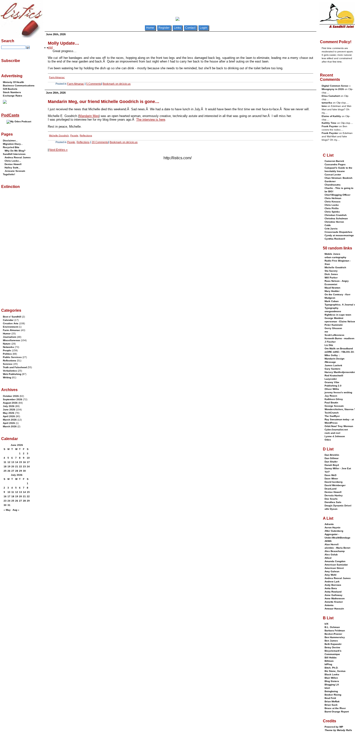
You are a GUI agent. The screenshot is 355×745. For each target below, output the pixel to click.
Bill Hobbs (331, 657)
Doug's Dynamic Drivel (338, 505)
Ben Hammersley (335, 637)
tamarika (327, 102)
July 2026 (8, 406)
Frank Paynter (330, 126)
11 (5, 462)
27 (12, 470)
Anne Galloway (333, 595)
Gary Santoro (332, 368)
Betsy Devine (332, 647)
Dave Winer (331, 478)
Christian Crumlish (336, 215)
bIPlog (328, 664)
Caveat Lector (333, 174)
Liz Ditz (329, 345)
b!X (326, 623)
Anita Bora (331, 588)
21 (16, 466)
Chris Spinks (332, 211)
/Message (330, 362)
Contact (190, 27)
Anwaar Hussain (334, 608)
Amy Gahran (332, 571)
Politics (7, 353)
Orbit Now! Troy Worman (339, 426)
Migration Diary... (13, 144)
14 (16, 462)
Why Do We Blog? (15, 150)
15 (20, 462)
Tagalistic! (9, 174)
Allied (328, 558)
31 (8, 505)
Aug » (16, 510)
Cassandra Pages (335, 164)
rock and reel (332, 433)
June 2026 (9, 409)
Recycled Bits (11, 147)
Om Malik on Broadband (339, 348)
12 (8, 462)
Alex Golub (331, 554)
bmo (324, 106)
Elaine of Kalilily (331, 116)
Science (8, 364)
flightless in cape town (338, 314)
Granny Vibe (332, 382)
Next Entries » (58, 150)
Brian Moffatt (332, 701)
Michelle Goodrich (59, 135)
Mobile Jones (332, 254)
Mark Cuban (332, 301)
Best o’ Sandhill (12, 316)
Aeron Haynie (333, 527)
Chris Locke (332, 205)
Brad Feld (330, 698)
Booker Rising (333, 694)
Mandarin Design (334, 358)
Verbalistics (10, 370)
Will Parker (331, 277)
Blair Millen (331, 677)
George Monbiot (334, 318)
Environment (10, 326)
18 (5, 466)
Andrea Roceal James (18, 157)
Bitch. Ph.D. (331, 667)
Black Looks (332, 674)
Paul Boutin (331, 402)
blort (327, 688)
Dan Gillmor (332, 458)
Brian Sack (331, 705)
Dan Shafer (331, 461)
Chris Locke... (13, 160)
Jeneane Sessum (15, 171)
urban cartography (335, 257)
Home (150, 27)
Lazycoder (331, 379)
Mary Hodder (332, 291)
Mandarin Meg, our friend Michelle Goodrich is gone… (103, 101)
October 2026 (11, 396)
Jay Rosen (331, 395)
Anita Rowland (333, 591)
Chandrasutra (333, 184)
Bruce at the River (335, 708)
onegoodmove (333, 311)
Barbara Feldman (335, 630)
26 (8, 470)
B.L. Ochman (332, 627)
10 (28, 457)
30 (24, 470)
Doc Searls (331, 498)
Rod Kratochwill (334, 375)
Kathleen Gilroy (334, 399)
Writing (7, 377)
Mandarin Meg (89, 116)
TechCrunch (332, 412)
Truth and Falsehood (15, 367)
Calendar (8, 320)
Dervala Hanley (334, 495)
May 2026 (8, 413)
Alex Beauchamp (335, 551)
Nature (7, 343)
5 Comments (93, 83)
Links (177, 27)
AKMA (328, 541)
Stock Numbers (12, 92)
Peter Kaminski (334, 325)
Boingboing (331, 691)
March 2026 (10, 419)
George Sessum (334, 406)
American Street (334, 568)
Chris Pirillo (332, 208)
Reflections (86, 135)
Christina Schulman (336, 218)
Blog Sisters (332, 681)
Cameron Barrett (334, 161)
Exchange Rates (12, 95)
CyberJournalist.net (336, 429)
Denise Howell (13, 164)
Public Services (12, 357)
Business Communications (19, 85)
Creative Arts (10, 323)
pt (51, 47)
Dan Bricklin (332, 455)
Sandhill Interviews (14, 154)
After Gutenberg (334, 531)
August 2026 (10, 402)
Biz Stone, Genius (335, 671)
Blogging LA (332, 684)
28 (16, 470)
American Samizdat (336, 564)
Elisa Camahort (331, 96)
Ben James (331, 640)
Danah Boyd (332, 465)
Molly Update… (63, 43)
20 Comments (100, 142)
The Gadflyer (332, 416)
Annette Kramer (334, 601)
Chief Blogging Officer (337, 194)
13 (12, 462)
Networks (8, 347)
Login (203, 27)
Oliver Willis (332, 389)
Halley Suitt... (12, 167)
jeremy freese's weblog (338, 392)
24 (28, 466)
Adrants (329, 524)
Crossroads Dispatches (338, 232)
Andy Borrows (333, 585)
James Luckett (333, 365)
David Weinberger (335, 485)
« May (7, 510)
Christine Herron (334, 222)
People (74, 135)
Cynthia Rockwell (335, 238)
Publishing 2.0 (333, 385)
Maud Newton (332, 287)
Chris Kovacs (333, 201)
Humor (7, 333)
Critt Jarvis (331, 228)
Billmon (329, 661)
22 (20, 466)
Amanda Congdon (335, 561)
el (49, 47)
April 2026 (9, 416)
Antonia (329, 605)
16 (24, 462)
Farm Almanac (57, 77)
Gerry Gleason (333, 328)
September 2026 (12, 399)
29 (20, 470)
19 (8, 466)
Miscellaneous (11, 340)
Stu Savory (331, 270)
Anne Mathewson (335, 598)
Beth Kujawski (333, 644)
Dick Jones (331, 274)
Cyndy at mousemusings (339, 235)
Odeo (328, 439)
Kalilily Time (329, 123)
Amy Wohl (330, 574)
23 (24, 466)
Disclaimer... (10, 140)
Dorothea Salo (333, 502)
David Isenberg (333, 482)
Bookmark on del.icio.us (117, 83)
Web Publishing (12, 374)
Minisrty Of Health (13, 82)
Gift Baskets (10, 89)
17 (28, 462)
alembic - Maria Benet (337, 547)
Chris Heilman (333, 198)
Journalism (9, 337)
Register (164, 27)
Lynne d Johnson (335, 436)
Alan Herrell (332, 544)
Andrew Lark (332, 581)
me (326, 331)
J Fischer (330, 341)
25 (5, 470)
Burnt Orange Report (337, 711)
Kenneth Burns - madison (339, 338)
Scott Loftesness (334, 335)
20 (12, 466)
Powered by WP (334, 726)
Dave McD (330, 475)
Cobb (328, 225)
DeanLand (330, 488)
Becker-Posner (333, 634)
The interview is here (150, 119)
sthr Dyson (331, 509)
